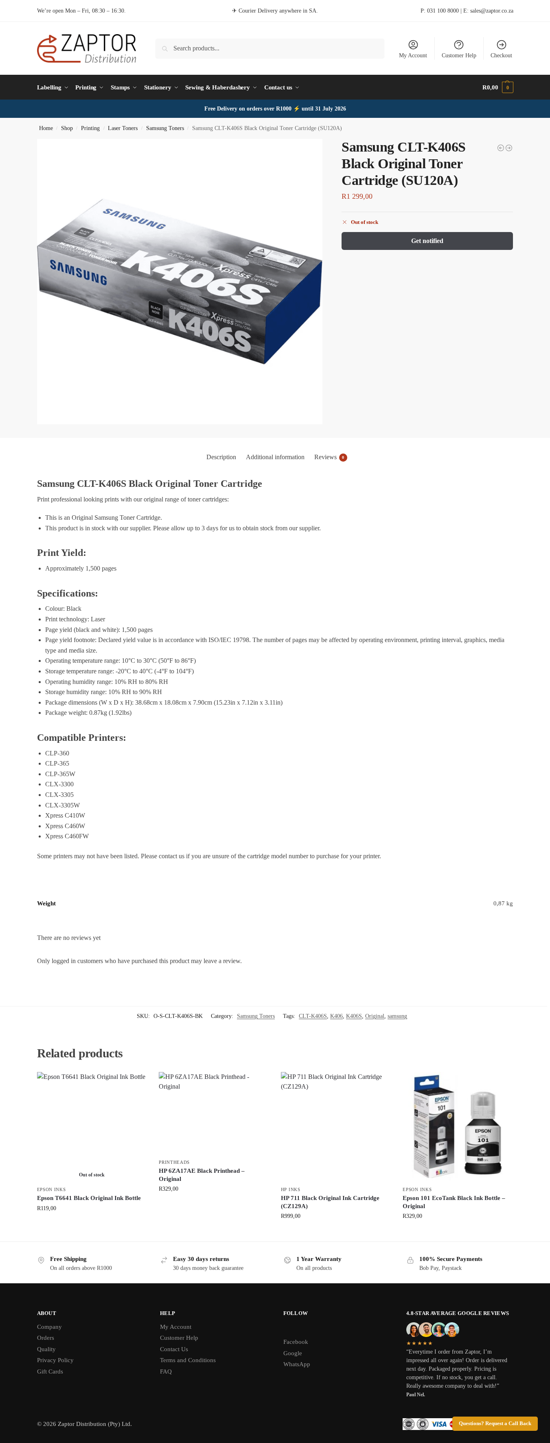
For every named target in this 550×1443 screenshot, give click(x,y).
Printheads (174, 1162)
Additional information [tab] (275, 457)
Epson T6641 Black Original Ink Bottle (89, 1198)
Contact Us (174, 1349)
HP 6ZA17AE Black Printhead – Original (202, 1174)
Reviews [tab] (329, 457)
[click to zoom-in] (180, 281)
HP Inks (290, 1189)
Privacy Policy (55, 1360)
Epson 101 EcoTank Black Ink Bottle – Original (454, 1202)
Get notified (427, 240)
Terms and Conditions (188, 1360)
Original (374, 1016)
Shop (67, 128)
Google (292, 1353)
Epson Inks (51, 1189)
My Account (413, 55)
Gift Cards (50, 1371)
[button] (497, 87)
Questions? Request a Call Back (495, 1423)
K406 (336, 1016)
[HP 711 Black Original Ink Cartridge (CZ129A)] (336, 1127)
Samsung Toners (165, 128)
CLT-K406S (313, 1016)
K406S (354, 1016)
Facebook (295, 1342)
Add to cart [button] (213, 1206)
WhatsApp (296, 1364)
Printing (90, 128)
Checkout (501, 55)
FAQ (166, 1371)
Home (46, 128)
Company (49, 1327)
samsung (397, 1016)
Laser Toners (123, 128)
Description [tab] (221, 457)
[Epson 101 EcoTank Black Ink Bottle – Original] (458, 1127)
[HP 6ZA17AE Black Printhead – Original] (214, 1113)
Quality (46, 1349)
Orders (45, 1338)
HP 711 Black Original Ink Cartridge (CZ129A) (330, 1202)
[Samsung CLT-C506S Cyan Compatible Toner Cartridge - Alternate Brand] (501, 148)
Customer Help (459, 55)
